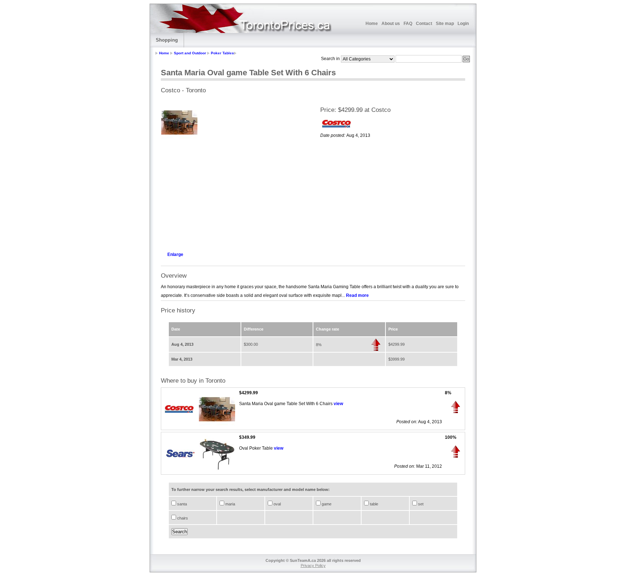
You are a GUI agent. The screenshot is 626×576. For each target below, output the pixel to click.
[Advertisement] (233, 194)
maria (229, 504)
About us (390, 23)
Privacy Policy (313, 565)
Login (463, 23)
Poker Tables (222, 53)
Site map (445, 23)
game (326, 504)
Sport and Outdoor (190, 53)
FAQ (408, 23)
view (338, 403)
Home (372, 23)
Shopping (167, 40)
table (373, 504)
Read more (357, 295)
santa (181, 504)
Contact (424, 23)
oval (276, 504)
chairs (182, 518)
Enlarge (175, 254)
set (420, 504)
